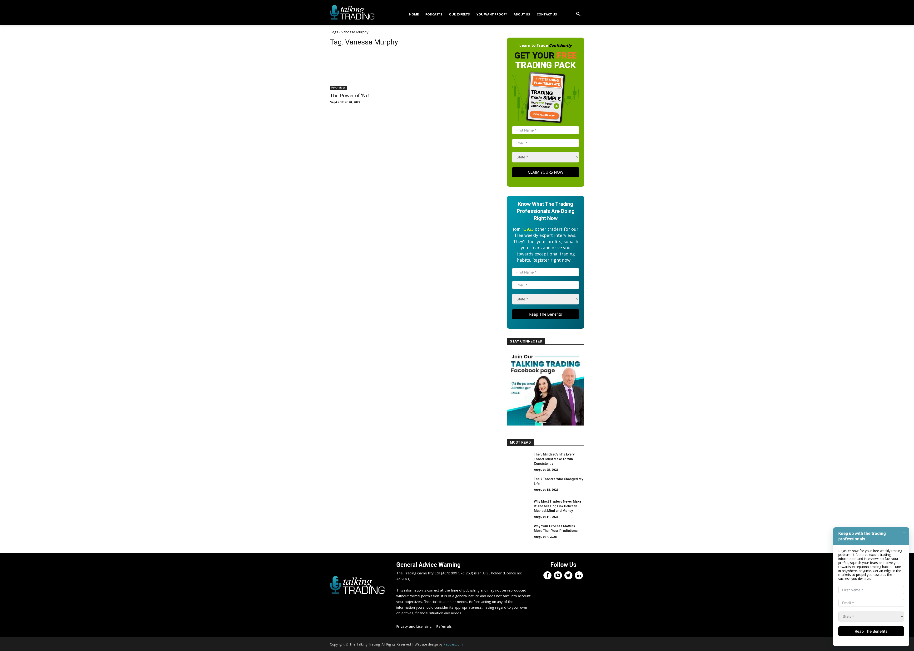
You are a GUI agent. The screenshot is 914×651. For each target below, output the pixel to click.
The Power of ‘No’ (349, 95)
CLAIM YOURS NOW (545, 172)
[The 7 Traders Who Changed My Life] (518, 485)
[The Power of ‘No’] (368, 70)
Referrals (444, 626)
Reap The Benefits (545, 314)
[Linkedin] (579, 575)
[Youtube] (558, 575)
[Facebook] (547, 575)
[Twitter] (568, 575)
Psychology (338, 87)
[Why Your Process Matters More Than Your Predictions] (518, 532)
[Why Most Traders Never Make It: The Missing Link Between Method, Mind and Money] (518, 507)
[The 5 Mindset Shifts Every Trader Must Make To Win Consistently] (518, 460)
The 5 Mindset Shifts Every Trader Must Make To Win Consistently (554, 458)
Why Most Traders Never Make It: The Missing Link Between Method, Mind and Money (557, 506)
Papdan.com (453, 644)
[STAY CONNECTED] (545, 424)
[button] (578, 14)
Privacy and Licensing (414, 626)
